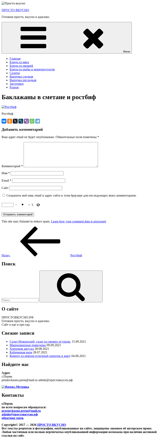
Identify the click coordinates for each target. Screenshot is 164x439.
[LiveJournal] (20, 121)
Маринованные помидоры (28, 345)
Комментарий (12, 166)
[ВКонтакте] (4, 121)
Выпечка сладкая (21, 76)
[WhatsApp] (32, 121)
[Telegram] (37, 121)
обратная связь (13, 418)
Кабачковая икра (21, 352)
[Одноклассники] (9, 121)
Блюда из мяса (19, 62)
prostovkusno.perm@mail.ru (21, 410)
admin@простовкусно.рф (20, 414)
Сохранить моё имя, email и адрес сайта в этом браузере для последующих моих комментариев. (71, 195)
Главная (15, 58)
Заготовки (17, 83)
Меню (126, 51)
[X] (15, 121)
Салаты (15, 73)
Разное (14, 87)
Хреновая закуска (22, 348)
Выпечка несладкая (23, 80)
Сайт (5, 188)
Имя (6, 173)
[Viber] (26, 121)
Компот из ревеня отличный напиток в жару (40, 356)
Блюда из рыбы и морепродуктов (32, 69)
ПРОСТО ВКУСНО (15, 10)
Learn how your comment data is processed (78, 221)
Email (6, 180)
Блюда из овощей (21, 65)
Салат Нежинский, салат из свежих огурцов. (40, 341)
